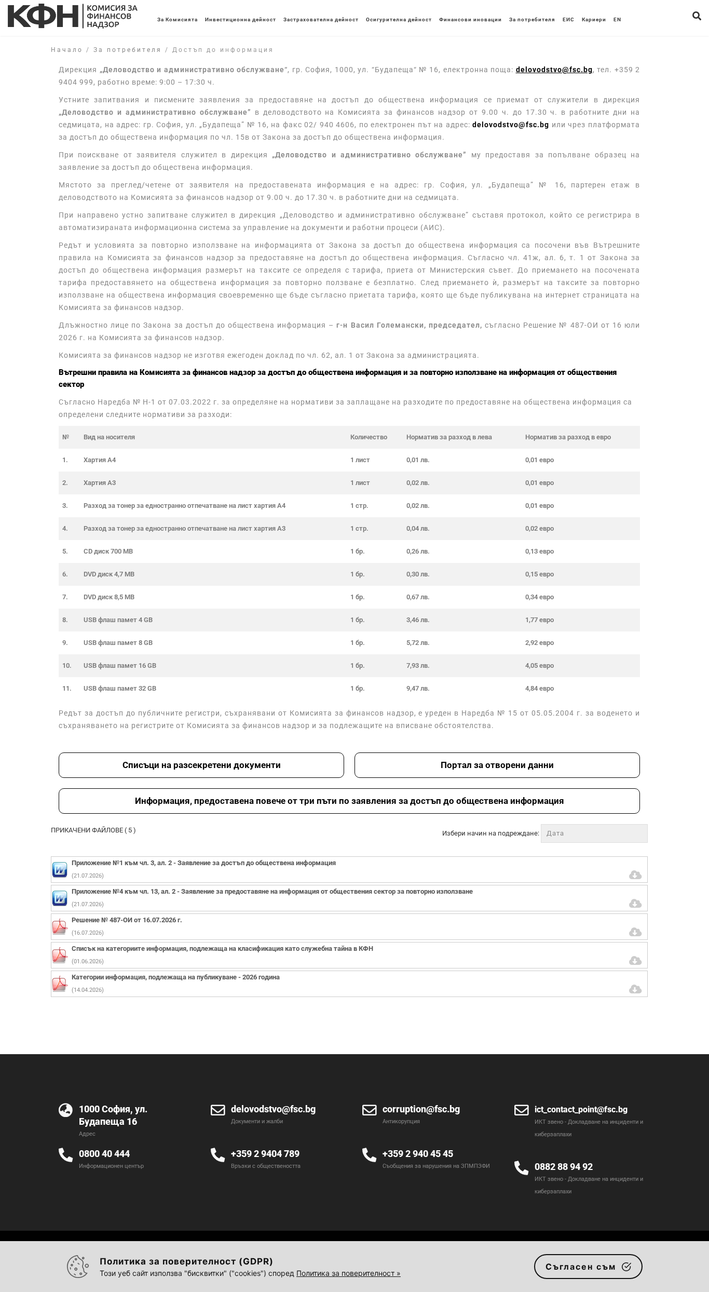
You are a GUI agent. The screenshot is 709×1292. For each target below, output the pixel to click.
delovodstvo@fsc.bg (510, 124)
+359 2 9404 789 (265, 1153)
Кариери (594, 19)
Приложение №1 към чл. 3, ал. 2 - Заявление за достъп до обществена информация (204, 863)
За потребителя (532, 19)
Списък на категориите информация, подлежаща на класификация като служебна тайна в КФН (222, 948)
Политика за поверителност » (348, 1273)
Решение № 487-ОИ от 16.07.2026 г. (127, 920)
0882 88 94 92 (564, 1166)
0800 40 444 (104, 1153)
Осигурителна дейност (399, 19)
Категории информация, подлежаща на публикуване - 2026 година (176, 977)
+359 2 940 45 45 (418, 1153)
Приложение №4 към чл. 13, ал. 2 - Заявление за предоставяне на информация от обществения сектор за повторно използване (272, 891)
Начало (67, 49)
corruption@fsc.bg (421, 1108)
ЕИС (569, 19)
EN (617, 19)
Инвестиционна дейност (240, 19)
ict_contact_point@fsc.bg (581, 1109)
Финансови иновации (470, 19)
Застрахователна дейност (321, 19)
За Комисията (177, 19)
